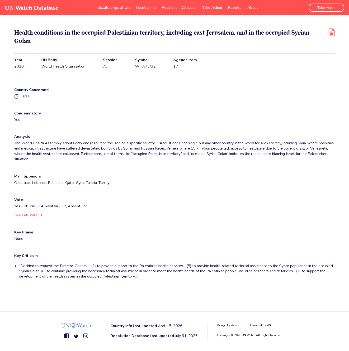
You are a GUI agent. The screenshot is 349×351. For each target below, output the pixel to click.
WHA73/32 (145, 66)
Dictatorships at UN (113, 7)
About (252, 7)
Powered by (260, 325)
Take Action (212, 7)
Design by (228, 325)
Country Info (146, 7)
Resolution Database (179, 7)
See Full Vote (26, 215)
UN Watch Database (31, 7)
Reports (234, 7)
